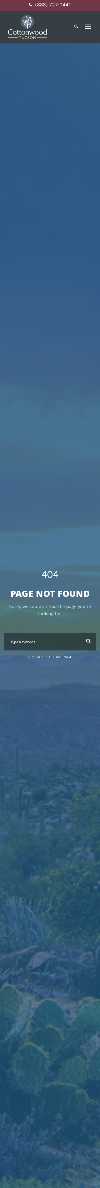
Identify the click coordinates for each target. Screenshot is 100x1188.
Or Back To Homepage (50, 657)
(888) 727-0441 (52, 5)
